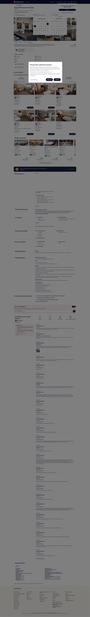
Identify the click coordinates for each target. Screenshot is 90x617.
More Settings (34, 79)
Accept (57, 79)
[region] (45, 72)
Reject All (49, 79)
